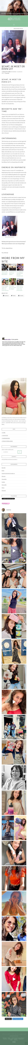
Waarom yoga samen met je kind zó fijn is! (4, 273)
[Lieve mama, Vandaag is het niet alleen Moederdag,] (14, 777)
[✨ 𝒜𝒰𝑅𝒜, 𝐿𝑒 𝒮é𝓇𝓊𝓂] (14, 802)
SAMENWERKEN (6, 438)
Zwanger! (4, 490)
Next (25, 7)
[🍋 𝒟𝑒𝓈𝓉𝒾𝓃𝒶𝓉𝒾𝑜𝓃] (14, 626)
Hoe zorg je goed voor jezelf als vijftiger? (12, 287)
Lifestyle (4, 71)
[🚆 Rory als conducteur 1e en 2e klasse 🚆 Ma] (14, 525)
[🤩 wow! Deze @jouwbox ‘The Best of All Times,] (14, 550)
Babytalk (3, 467)
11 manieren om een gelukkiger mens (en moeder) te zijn (20, 273)
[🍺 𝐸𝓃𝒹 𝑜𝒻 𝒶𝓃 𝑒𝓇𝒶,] (14, 727)
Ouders (3, 482)
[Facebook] (13, 1042)
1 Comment (7, 73)
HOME (3, 432)
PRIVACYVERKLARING (7, 441)
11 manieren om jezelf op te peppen (12, 273)
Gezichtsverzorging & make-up (8, 473)
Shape (3, 487)
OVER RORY (5, 435)
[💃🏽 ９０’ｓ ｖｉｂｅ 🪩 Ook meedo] (14, 979)
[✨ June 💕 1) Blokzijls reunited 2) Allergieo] (14, 576)
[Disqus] (14, 317)
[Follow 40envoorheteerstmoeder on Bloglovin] (6, 503)
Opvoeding (4, 479)
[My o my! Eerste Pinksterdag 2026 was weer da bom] (14, 702)
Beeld (3, 470)
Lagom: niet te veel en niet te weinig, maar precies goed (20, 288)
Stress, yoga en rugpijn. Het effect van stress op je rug (5, 288)
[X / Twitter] (14, 1042)
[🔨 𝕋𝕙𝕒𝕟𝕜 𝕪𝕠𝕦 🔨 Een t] (14, 954)
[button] (14, 25)
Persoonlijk (8, 71)
